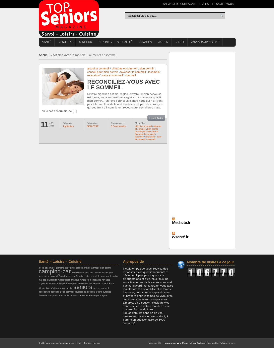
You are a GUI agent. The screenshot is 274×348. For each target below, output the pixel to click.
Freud (62, 276)
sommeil (130, 75)
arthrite (87, 268)
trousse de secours (68, 295)
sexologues (44, 292)
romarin (104, 283)
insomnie (154, 71)
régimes (55, 288)
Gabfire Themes (227, 343)
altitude (79, 268)
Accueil (44, 55)
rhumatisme (94, 283)
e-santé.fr (180, 237)
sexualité (55, 292)
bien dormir (146, 68)
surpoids (107, 292)
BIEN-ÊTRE (65, 42)
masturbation (64, 280)
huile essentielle (92, 276)
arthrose (95, 268)
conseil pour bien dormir (102, 71)
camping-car (55, 271)
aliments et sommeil (124, 68)
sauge (63, 288)
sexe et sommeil (112, 75)
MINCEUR (85, 42)
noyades (106, 280)
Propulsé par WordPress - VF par (180, 343)
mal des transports (48, 280)
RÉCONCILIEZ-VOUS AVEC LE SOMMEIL (123, 84)
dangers (110, 272)
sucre (99, 292)
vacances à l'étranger (88, 295)
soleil (62, 292)
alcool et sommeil (98, 68)
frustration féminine (75, 276)
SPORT (179, 42)
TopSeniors (68, 126)
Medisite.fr (181, 222)
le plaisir (114, 276)
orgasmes (44, 283)
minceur (75, 280)
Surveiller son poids (48, 295)
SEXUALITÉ (124, 42)
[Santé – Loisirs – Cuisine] (69, 19)
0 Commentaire (118, 126)
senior (70, 288)
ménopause (95, 280)
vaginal (103, 295)
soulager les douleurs (85, 292)
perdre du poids (70, 283)
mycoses (84, 280)
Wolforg (201, 343)
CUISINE (102, 42)
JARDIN (163, 42)
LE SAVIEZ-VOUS (223, 3)
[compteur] (211, 273)
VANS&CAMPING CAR (205, 42)
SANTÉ (46, 42)
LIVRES (204, 3)
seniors (82, 287)
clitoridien (76, 272)
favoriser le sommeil (133, 71)
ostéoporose (55, 283)
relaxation (93, 75)
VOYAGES (145, 42)
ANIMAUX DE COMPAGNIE (179, 3)
